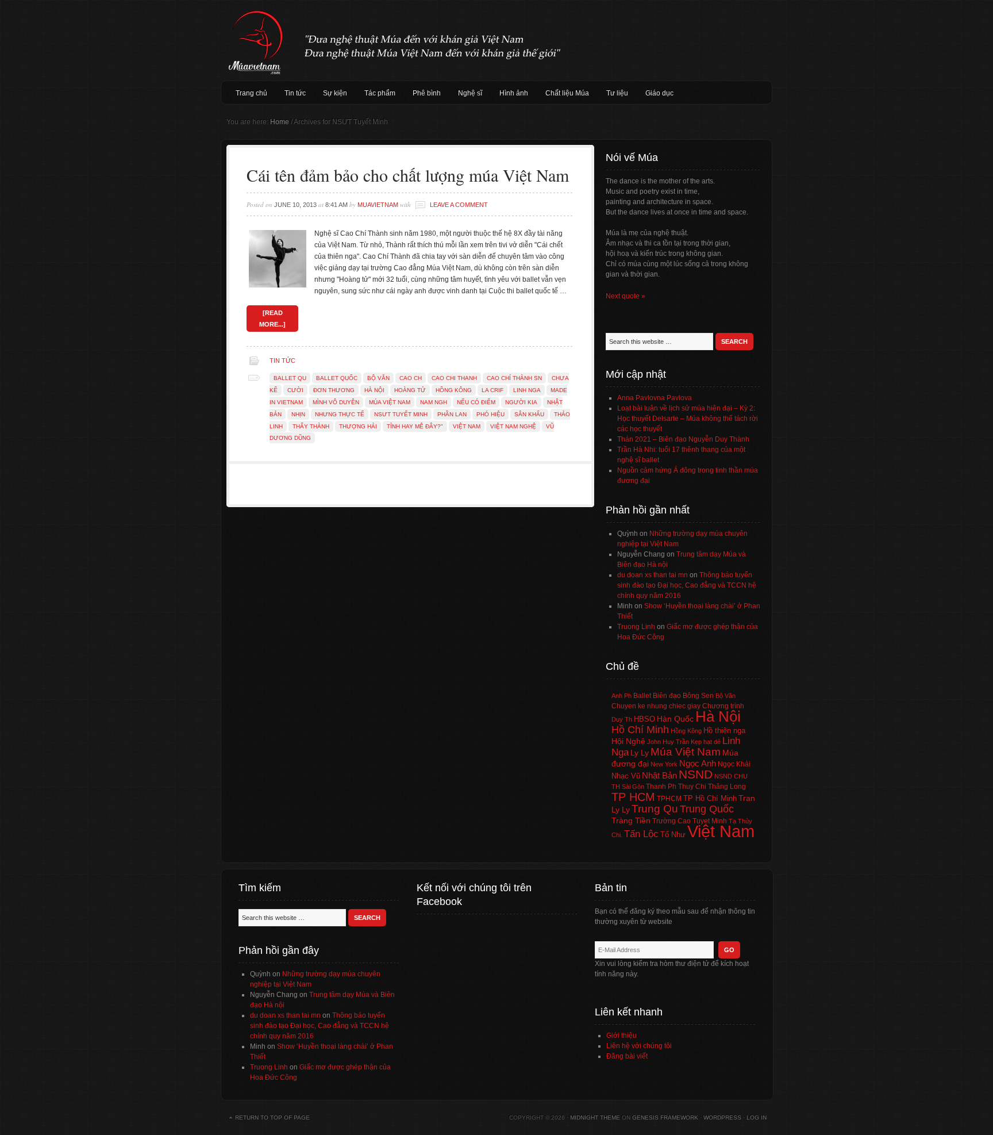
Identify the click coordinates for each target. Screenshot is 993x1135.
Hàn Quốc (675, 718)
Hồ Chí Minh (640, 729)
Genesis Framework (665, 1117)
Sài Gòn (633, 786)
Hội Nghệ (628, 741)
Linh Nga (527, 390)
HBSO (644, 719)
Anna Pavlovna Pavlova (654, 398)
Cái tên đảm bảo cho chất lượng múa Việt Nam (408, 174)
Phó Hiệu (490, 414)
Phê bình (427, 93)
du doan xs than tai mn (652, 575)
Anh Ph (621, 695)
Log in (756, 1117)
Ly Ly (639, 752)
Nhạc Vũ (625, 776)
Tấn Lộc (641, 834)
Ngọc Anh (697, 763)
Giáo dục (659, 93)
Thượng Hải (358, 426)
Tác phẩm (379, 93)
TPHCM (669, 798)
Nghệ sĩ (470, 93)
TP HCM (633, 797)
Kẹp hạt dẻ (706, 741)
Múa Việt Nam (496, 40)
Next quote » (625, 296)
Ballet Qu (290, 378)
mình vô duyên (336, 402)
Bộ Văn (378, 378)
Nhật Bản (659, 775)
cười (295, 390)
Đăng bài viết (627, 1056)
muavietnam (377, 204)
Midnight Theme (595, 1117)
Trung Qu (655, 809)
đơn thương (334, 390)
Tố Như (673, 834)
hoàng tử (410, 390)
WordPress (722, 1117)
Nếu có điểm (476, 402)
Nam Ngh (433, 402)
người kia (521, 402)
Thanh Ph (661, 787)
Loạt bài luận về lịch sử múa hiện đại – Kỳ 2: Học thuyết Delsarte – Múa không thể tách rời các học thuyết (687, 418)
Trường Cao (671, 821)
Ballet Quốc (336, 378)
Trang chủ (251, 93)
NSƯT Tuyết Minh (401, 414)
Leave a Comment (459, 204)
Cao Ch (410, 378)
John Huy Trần (668, 741)
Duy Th (621, 719)
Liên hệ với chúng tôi (639, 1046)
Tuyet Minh (709, 821)
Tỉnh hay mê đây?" (415, 426)
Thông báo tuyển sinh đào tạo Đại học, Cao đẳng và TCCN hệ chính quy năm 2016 (686, 585)
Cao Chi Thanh (454, 378)
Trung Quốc (707, 809)
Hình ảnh (513, 93)
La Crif (492, 390)
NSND (696, 774)
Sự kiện (335, 93)
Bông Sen (698, 696)
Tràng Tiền (631, 820)
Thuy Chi (692, 787)
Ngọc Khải (734, 764)
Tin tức (295, 93)
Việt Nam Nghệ (513, 426)
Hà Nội (374, 390)
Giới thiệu (621, 1036)
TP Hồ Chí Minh (710, 798)
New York (664, 764)
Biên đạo (667, 696)
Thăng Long (727, 787)
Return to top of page (272, 1117)
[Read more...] (272, 318)
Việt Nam (466, 426)
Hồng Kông (454, 390)
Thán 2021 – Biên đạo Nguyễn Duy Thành (683, 439)
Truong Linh (636, 627)
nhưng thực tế (339, 414)
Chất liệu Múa (567, 93)
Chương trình (723, 706)
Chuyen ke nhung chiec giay (656, 706)
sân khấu (529, 414)
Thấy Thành (310, 426)
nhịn (298, 414)
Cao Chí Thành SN (514, 378)
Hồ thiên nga (724, 730)
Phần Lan (452, 414)
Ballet (642, 696)
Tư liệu (617, 93)
